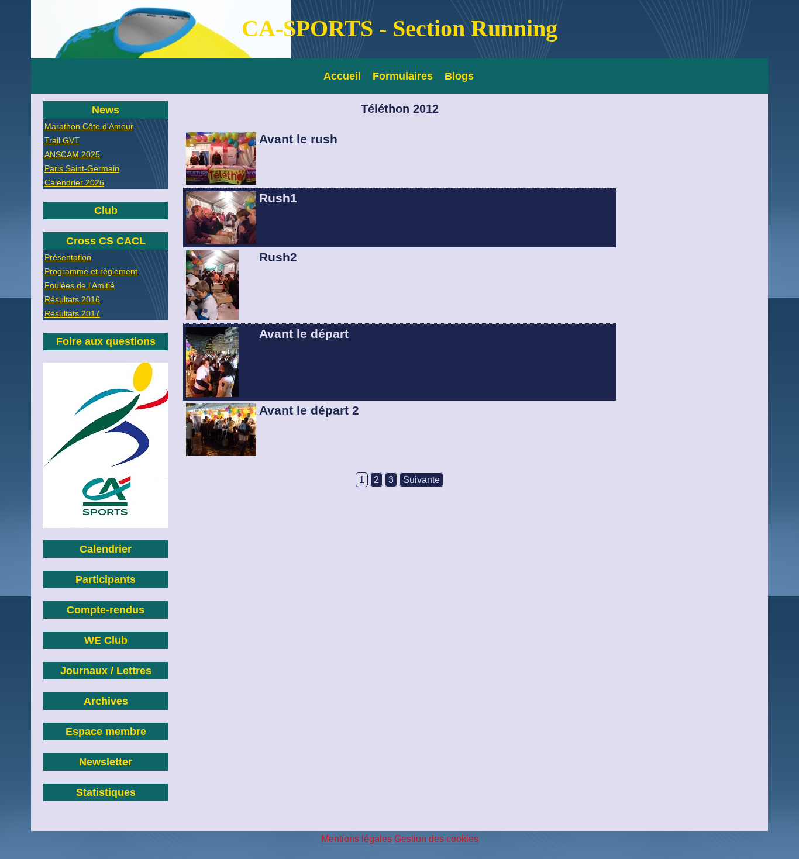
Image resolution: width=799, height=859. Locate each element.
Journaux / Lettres (105, 671)
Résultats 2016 (72, 299)
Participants (105, 579)
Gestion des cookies (436, 839)
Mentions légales (356, 839)
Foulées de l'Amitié (79, 285)
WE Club (106, 640)
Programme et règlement (90, 271)
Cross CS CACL (106, 241)
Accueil (342, 76)
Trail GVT (62, 140)
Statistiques (106, 792)
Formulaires (403, 76)
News (105, 110)
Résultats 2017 (72, 313)
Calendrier (106, 549)
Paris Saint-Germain (81, 168)
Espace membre (106, 731)
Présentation (67, 257)
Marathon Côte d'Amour (88, 126)
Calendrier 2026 (74, 182)
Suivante (421, 480)
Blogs (459, 76)
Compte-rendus (105, 610)
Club (106, 210)
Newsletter (105, 762)
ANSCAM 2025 (72, 154)
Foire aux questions (106, 341)
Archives (106, 701)
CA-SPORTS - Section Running (399, 28)
